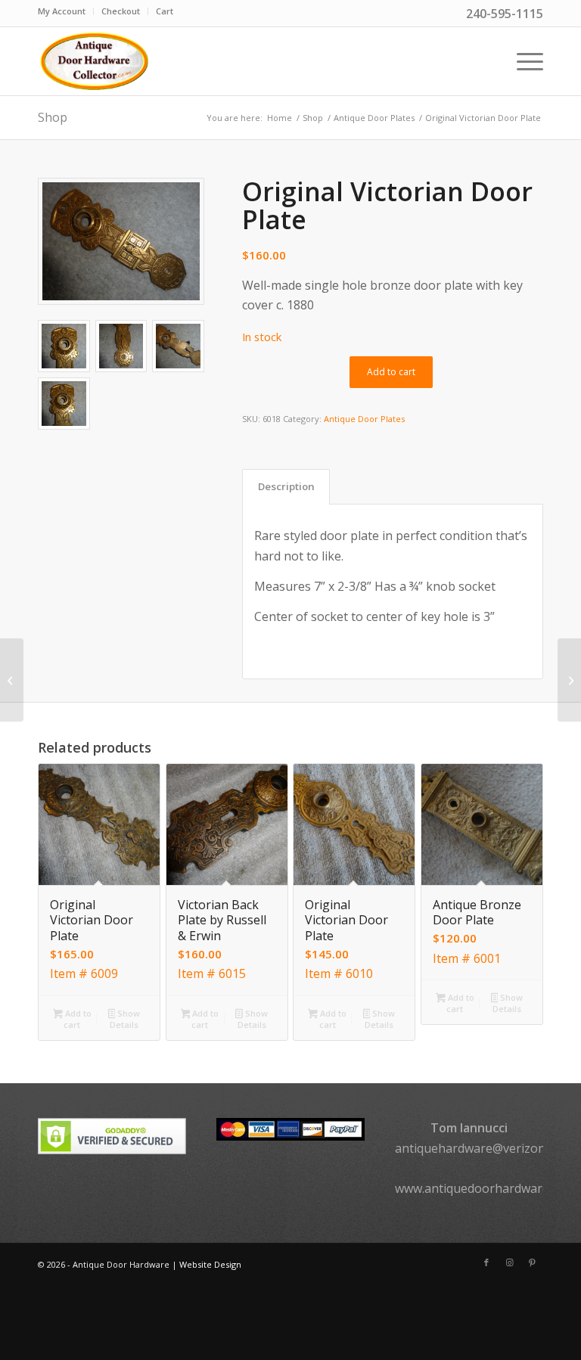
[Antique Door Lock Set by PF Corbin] (11, 680)
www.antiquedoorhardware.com (485, 1188)
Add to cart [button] (77, 1019)
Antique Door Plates (364, 418)
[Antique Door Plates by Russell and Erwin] (569, 680)
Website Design (210, 1264)
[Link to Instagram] (509, 1262)
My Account (61, 11)
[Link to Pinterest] (531, 1262)
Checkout (120, 11)
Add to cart (391, 371)
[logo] (94, 61)
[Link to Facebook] (486, 1262)
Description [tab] (286, 486)
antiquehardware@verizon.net (481, 1148)
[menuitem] (66, 11)
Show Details (125, 1019)
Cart (164, 11)
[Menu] (522, 61)
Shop (52, 117)
